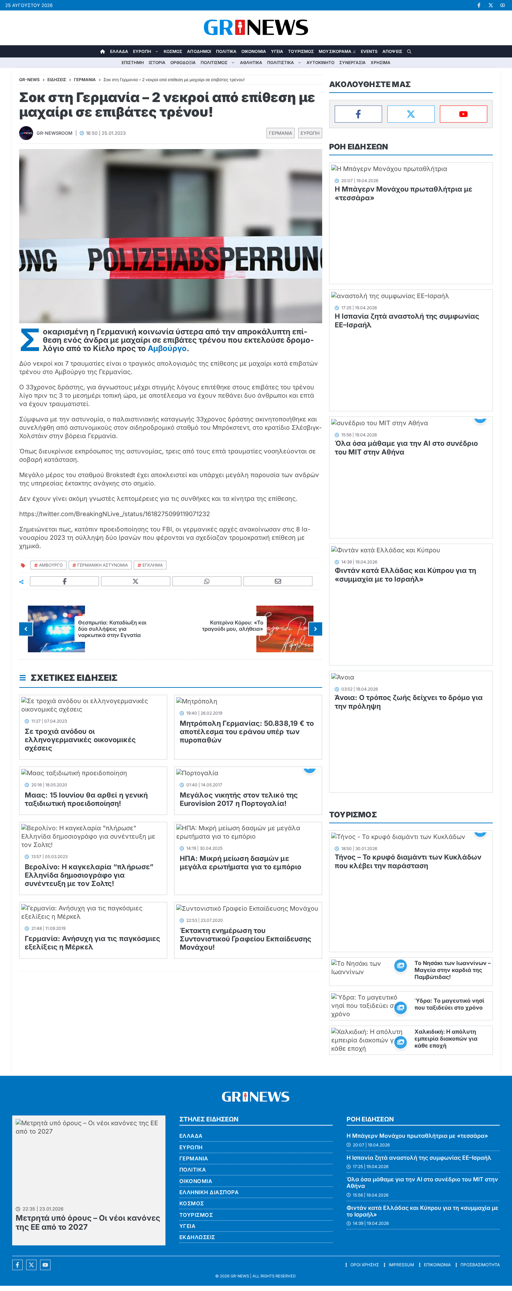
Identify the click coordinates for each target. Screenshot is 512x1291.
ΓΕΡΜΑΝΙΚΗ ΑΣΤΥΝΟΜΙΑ (102, 565)
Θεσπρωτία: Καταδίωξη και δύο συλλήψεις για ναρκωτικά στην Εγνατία (112, 628)
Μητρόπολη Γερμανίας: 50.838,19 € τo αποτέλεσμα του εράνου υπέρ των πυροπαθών (247, 731)
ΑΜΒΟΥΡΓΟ (51, 565)
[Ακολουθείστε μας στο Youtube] (45, 1265)
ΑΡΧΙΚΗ (102, 51)
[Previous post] (25, 629)
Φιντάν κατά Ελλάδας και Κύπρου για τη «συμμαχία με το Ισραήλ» (405, 574)
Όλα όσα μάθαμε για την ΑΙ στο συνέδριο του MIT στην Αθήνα (422, 1182)
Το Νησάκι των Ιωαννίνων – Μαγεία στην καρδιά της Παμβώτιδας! (452, 969)
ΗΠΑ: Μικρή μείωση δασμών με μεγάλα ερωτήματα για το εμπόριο (240, 862)
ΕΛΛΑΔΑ (119, 51)
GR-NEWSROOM (54, 133)
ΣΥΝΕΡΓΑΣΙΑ (352, 62)
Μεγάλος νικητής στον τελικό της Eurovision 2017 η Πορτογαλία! (239, 799)
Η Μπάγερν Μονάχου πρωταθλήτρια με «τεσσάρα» (417, 1135)
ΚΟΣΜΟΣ (173, 51)
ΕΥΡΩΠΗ (142, 51)
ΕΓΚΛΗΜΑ (152, 565)
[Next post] (315, 629)
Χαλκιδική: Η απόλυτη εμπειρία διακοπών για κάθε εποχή (446, 1038)
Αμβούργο (167, 348)
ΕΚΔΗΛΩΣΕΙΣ (197, 1237)
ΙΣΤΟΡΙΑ (157, 62)
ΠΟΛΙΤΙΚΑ (226, 51)
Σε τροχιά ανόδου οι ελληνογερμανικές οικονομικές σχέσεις (80, 739)
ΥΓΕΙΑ (277, 51)
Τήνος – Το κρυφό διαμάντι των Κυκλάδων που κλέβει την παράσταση (408, 861)
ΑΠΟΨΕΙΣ (392, 51)
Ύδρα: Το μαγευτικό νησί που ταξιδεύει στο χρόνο (449, 1004)
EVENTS (369, 51)
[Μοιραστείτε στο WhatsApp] (207, 581)
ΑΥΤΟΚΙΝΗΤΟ (320, 62)
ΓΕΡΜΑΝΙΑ (280, 133)
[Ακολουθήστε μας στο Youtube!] (502, 5)
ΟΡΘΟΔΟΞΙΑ (183, 62)
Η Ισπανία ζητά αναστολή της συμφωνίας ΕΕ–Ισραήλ (419, 1157)
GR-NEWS (240, 1276)
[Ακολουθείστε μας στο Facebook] (17, 1265)
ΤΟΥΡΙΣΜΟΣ (301, 51)
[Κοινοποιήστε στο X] (135, 581)
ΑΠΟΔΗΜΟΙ (199, 51)
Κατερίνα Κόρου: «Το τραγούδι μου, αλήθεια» (232, 625)
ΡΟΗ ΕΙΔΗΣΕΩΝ (358, 146)
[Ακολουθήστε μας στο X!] (491, 5)
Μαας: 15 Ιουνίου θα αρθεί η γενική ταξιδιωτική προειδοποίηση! (86, 799)
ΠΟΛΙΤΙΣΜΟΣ (214, 62)
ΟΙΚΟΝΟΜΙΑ (253, 51)
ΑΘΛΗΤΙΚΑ (251, 62)
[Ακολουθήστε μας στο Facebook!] (479, 5)
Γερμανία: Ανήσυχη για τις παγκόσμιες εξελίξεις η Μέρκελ (93, 942)
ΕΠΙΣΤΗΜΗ (133, 62)
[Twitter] (411, 114)
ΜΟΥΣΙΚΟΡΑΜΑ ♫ (337, 51)
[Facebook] (358, 114)
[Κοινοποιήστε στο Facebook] (64, 581)
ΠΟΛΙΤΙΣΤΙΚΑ (280, 62)
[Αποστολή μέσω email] (278, 581)
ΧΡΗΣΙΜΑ (380, 62)
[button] (409, 51)
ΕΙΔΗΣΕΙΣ (56, 79)
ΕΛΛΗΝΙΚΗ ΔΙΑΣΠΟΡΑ (209, 1192)
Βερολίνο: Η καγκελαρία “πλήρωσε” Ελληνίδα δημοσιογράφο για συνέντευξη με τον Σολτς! (89, 875)
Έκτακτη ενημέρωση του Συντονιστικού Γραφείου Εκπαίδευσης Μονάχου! (245, 938)
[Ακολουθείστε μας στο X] (31, 1265)
